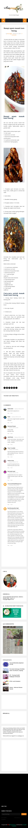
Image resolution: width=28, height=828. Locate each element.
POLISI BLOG (17, 817)
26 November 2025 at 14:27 (14, 509)
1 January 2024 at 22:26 (13, 427)
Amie (9, 416)
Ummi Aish (10, 408)
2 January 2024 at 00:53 (13, 449)
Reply (8, 413)
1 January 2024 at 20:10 (19, 408)
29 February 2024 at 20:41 (14, 485)
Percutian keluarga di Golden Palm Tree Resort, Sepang (17, 669)
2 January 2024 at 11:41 (13, 462)
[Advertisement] (14, 756)
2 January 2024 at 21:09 (13, 472)
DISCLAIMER (4, 817)
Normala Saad (11, 471)
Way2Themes (13, 824)
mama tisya (11, 460)
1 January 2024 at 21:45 (16, 416)
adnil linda (10, 437)
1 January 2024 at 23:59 (19, 437)
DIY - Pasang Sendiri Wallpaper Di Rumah (14, 675)
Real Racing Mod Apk (13, 508)
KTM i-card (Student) (14, 681)
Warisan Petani (12, 426)
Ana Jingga (9, 33)
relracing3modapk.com (12, 526)
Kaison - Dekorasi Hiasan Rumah (15, 688)
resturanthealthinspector (15, 483)
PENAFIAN (3, 819)
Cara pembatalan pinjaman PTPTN (16, 663)
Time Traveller (11, 448)
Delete (11, 413)
